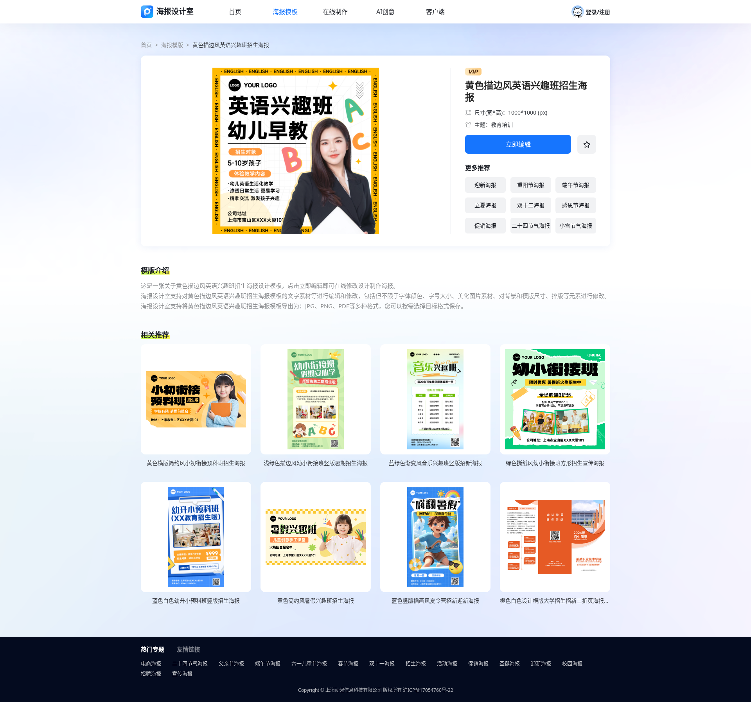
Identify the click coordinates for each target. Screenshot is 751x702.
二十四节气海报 (531, 225)
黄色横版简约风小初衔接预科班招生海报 (196, 463)
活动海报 (447, 663)
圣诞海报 (509, 663)
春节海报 (348, 663)
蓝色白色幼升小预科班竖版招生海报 (196, 600)
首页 (146, 44)
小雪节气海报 (575, 225)
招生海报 (416, 663)
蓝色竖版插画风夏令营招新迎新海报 (435, 600)
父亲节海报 (231, 663)
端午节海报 (575, 185)
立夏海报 (485, 205)
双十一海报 (382, 663)
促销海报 (485, 225)
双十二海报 (530, 205)
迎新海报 (485, 185)
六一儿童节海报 (309, 663)
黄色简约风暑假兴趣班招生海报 (315, 600)
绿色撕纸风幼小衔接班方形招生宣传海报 (555, 463)
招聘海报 (151, 673)
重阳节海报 (530, 185)
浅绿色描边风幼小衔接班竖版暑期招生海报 (316, 463)
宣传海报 (182, 673)
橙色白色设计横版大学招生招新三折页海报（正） (555, 600)
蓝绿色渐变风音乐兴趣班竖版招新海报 (435, 463)
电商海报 (151, 663)
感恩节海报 (575, 205)
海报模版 (172, 44)
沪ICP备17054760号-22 (428, 690)
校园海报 (572, 663)
